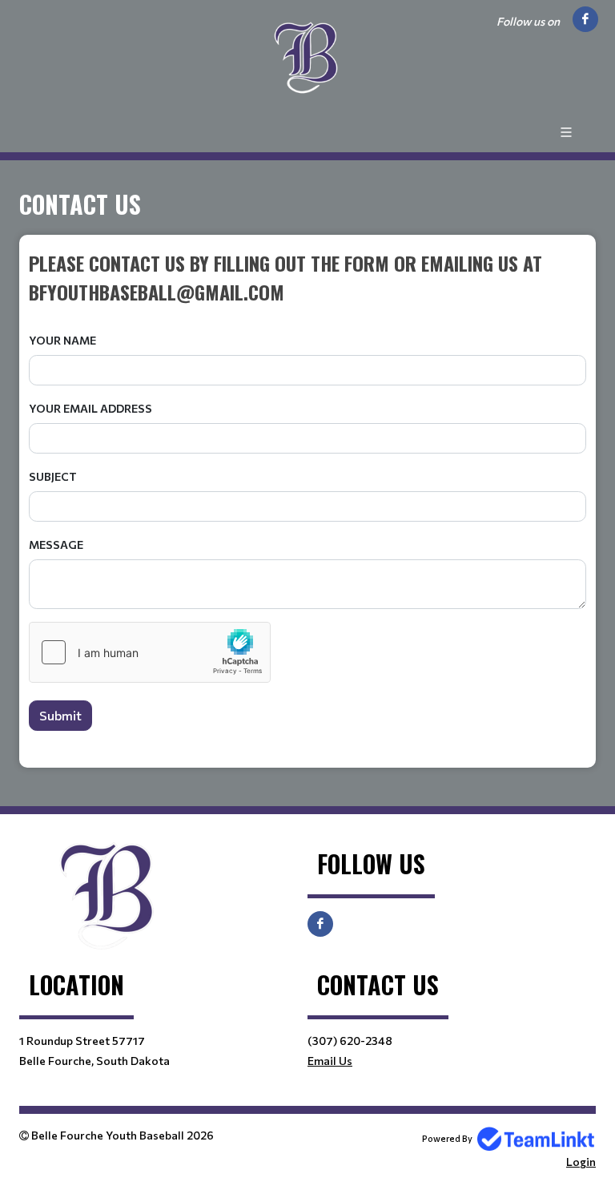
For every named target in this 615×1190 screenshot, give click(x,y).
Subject (53, 476)
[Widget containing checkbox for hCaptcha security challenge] (150, 652)
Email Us (330, 1060)
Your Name (62, 340)
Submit (60, 715)
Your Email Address (90, 408)
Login (581, 1161)
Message (56, 544)
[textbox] (307, 277)
